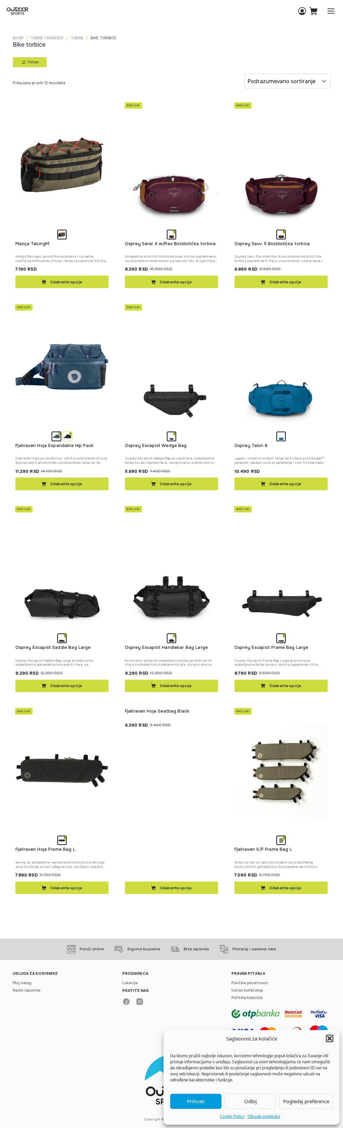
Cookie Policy (232, 1116)
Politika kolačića (246, 997)
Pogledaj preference (306, 1101)
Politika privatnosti (249, 982)
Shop (18, 38)
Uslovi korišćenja (247, 990)
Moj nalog (22, 982)
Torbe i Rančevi (47, 38)
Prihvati (196, 1101)
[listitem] (62, 234)
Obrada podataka (264, 1116)
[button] (329, 1038)
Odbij (250, 1101)
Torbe (77, 38)
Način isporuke (26, 990)
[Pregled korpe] (313, 11)
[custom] (126, 1002)
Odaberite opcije (66, 281)
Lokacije (130, 982)
